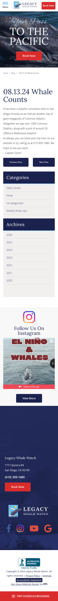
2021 (9, 273)
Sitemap (47, 575)
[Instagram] (20, 528)
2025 (9, 242)
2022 (9, 265)
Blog (13, 73)
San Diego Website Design (25, 584)
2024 (9, 250)
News (9, 195)
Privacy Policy (33, 575)
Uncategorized (14, 203)
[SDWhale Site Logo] (26, 7)
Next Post (43, 162)
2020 (9, 280)
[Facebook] (8, 528)
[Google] (48, 528)
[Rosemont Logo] (45, 584)
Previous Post (16, 162)
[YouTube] (34, 528)
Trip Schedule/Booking (33, 596)
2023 (9, 257)
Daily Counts (13, 188)
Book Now (48, 5)
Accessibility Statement (29, 580)
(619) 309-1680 (15, 477)
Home (5, 73)
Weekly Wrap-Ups (16, 210)
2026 (9, 235)
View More (29, 398)
